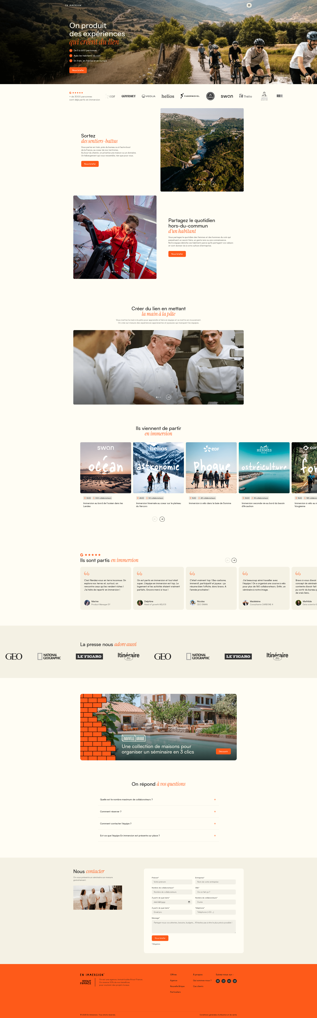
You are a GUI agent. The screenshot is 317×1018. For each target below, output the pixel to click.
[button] (249, 5)
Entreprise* (199, 878)
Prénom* (155, 878)
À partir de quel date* (161, 898)
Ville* (197, 888)
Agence (173, 980)
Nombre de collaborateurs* (163, 888)
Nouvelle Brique (177, 986)
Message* (156, 918)
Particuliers (175, 992)
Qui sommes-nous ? (202, 980)
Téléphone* (200, 908)
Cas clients (198, 986)
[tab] (199, 184)
